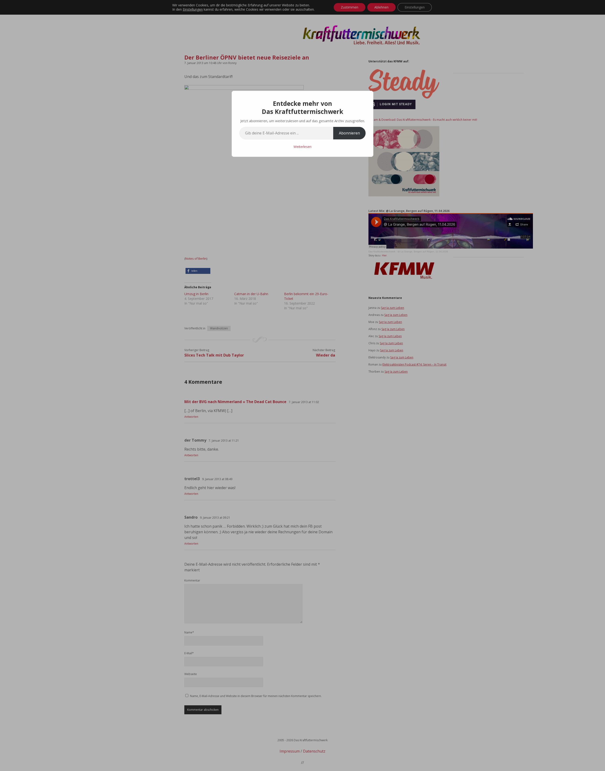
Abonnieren (349, 133)
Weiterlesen (302, 146)
